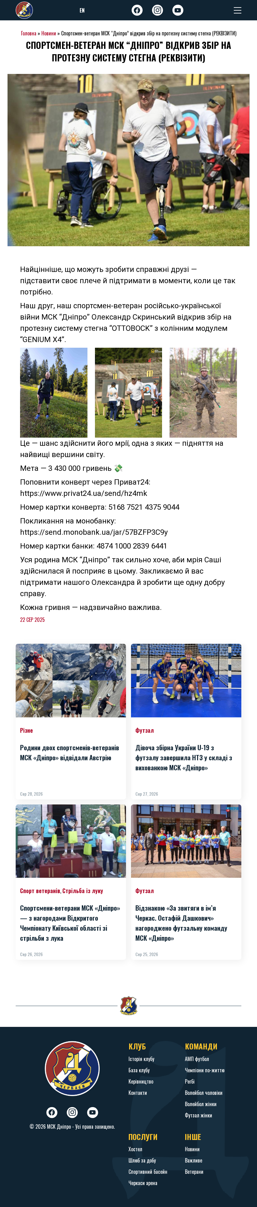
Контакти (137, 1092)
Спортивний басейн (147, 1171)
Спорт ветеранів (40, 891)
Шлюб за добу (142, 1160)
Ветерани (194, 1171)
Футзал (144, 730)
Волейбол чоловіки (204, 1092)
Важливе (193, 1160)
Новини (48, 33)
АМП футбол (197, 1059)
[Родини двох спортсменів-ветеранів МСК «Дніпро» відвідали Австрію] (71, 680)
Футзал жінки (198, 1115)
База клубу (138, 1070)
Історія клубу (141, 1059)
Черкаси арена (142, 1183)
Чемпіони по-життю (204, 1070)
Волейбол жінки (201, 1104)
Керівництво (140, 1081)
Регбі (190, 1081)
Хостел (135, 1149)
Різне (26, 730)
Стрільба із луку (82, 891)
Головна (28, 33)
